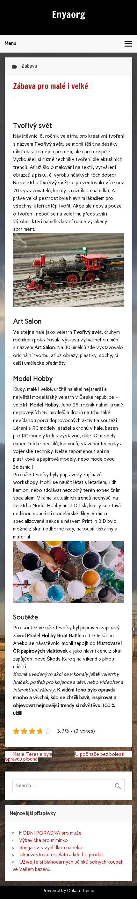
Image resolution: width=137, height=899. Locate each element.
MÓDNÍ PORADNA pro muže (50, 833)
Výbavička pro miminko (43, 840)
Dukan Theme (80, 890)
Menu (10, 43)
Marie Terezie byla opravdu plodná (28, 756)
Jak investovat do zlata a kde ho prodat (61, 855)
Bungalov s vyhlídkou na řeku (50, 848)
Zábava (29, 66)
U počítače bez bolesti (99, 754)
